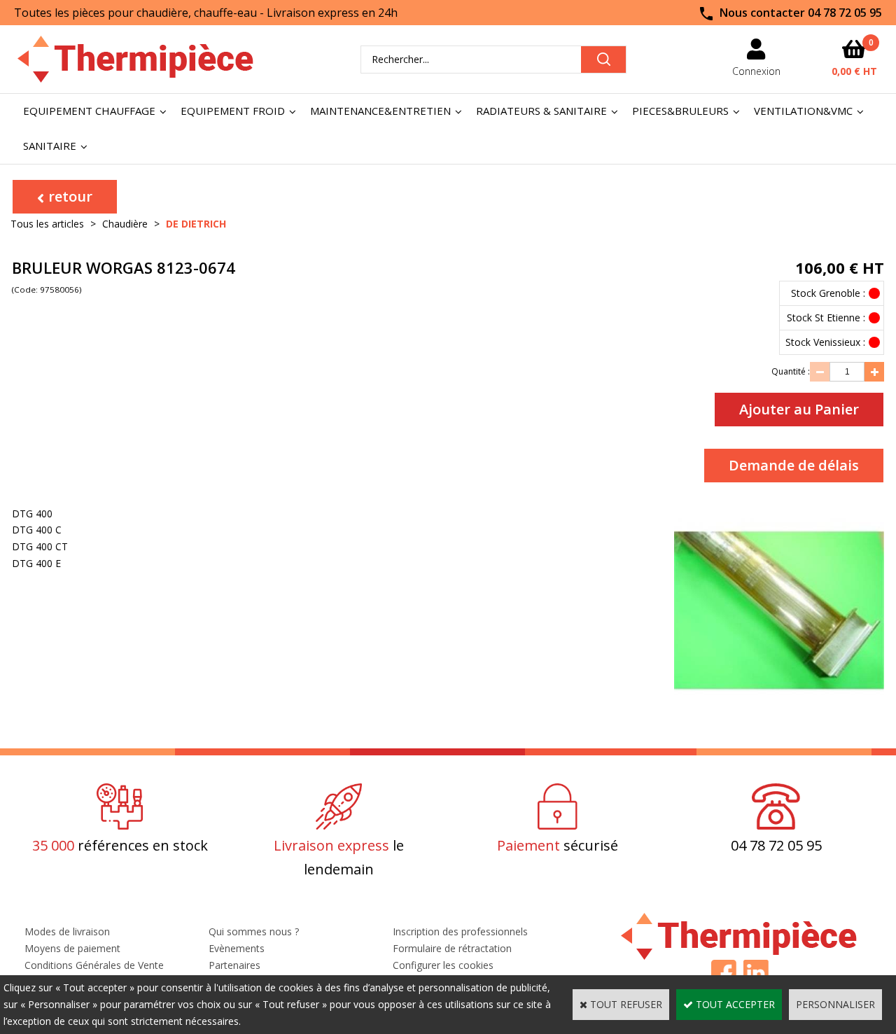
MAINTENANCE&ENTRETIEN (380, 111)
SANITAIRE (49, 146)
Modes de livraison (67, 931)
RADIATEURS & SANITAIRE (541, 111)
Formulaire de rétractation (452, 948)
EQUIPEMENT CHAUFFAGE (89, 111)
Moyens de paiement (72, 948)
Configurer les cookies (443, 965)
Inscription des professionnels (460, 931)
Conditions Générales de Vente (94, 965)
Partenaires (234, 965)
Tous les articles (47, 223)
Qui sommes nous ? (254, 931)
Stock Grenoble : (828, 293)
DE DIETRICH (196, 223)
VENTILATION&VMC (803, 111)
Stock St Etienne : (826, 317)
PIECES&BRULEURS (680, 111)
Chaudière (125, 223)
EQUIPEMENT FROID (233, 111)
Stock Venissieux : (825, 342)
